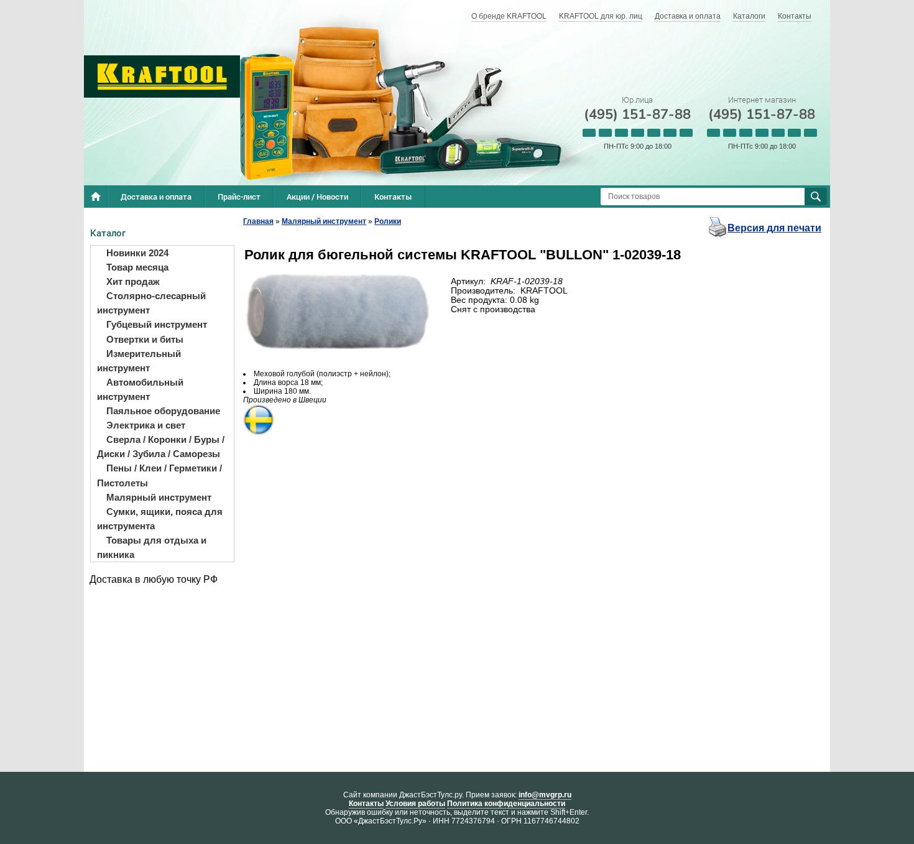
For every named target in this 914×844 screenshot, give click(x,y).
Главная (258, 221)
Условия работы (415, 803)
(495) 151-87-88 (637, 114)
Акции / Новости (317, 196)
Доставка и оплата (688, 16)
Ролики (387, 221)
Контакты (794, 16)
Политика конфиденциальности (506, 803)
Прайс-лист (239, 196)
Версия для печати (774, 228)
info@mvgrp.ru (545, 795)
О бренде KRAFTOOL (509, 16)
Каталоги (749, 16)
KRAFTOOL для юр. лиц (600, 16)
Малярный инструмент (324, 221)
